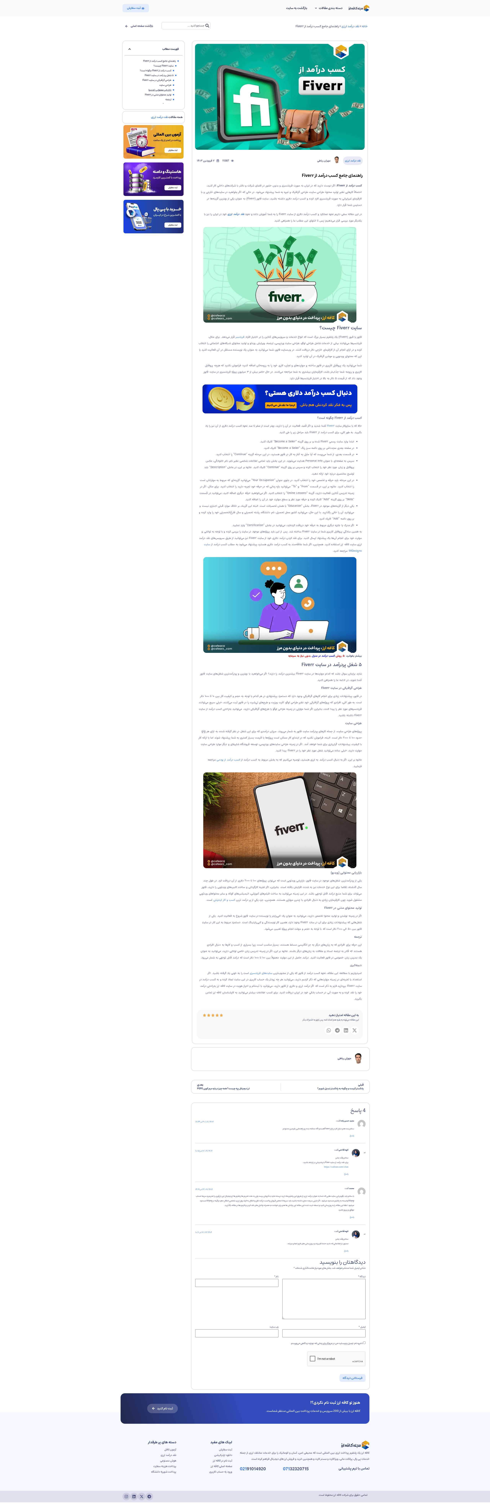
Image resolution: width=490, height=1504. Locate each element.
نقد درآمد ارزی (350, 26)
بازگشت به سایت (296, 8)
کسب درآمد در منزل (323, 656)
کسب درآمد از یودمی (228, 759)
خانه (365, 26)
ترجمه (168, 99)
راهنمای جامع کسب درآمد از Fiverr (159, 61)
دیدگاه (362, 1276)
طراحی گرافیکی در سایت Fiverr (156, 80)
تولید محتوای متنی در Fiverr (158, 95)
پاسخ (352, 1135)
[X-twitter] (141, 1496)
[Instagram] (126, 1496)
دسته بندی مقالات (330, 8)
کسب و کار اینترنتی (224, 900)
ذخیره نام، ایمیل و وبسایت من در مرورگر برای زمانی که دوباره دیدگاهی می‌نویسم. (327, 1343)
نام (276, 1276)
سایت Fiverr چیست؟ (164, 66)
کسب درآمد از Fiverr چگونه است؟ (155, 70)
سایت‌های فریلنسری (261, 973)
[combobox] (186, 25)
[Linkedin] (134, 1496)
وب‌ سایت (274, 1327)
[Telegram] (149, 1496)
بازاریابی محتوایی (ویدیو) (159, 90)
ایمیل (362, 1327)
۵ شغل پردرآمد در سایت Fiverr (159, 75)
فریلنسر (240, 337)
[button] (354, 1030)
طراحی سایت (165, 85)
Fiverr (331, 426)
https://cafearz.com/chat (336, 1167)
